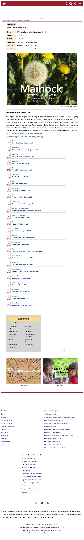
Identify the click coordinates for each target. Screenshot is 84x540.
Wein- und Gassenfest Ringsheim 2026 (25, 150)
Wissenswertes (30, 334)
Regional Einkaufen (7, 426)
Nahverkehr (12, 347)
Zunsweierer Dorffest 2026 (21, 190)
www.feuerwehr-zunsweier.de (26, 49)
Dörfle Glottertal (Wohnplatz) (31, 483)
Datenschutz (30, 524)
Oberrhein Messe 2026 (19, 285)
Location (4, 429)
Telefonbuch (5, 435)
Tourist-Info (29, 337)
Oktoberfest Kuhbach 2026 (52, 438)
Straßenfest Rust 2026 (19, 183)
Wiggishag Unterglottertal (30, 489)
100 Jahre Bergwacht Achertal (22, 264)
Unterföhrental (26, 470)
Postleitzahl (4, 432)
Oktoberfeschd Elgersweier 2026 (54, 448)
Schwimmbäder (6, 441)
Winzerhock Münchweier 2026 (22, 197)
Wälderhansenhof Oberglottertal (32, 486)
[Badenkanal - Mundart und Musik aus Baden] (60, 371)
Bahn (2, 414)
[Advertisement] (42, 11)
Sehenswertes (30, 329)
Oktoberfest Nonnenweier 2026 (22, 258)
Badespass (12, 334)
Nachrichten (13, 344)
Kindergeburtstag (6, 420)
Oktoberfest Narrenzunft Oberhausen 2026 (57, 429)
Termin (3, 20)
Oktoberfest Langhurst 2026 (21, 231)
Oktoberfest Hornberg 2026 (52, 432)
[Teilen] (66, 3)
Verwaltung (29, 344)
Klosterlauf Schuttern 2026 (21, 291)
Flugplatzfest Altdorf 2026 (21, 217)
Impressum (40, 524)
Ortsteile (28, 326)
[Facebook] (48, 503)
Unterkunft (28, 339)
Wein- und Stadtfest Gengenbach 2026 (25, 271)
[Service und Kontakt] (75, 3)
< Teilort (11, 329)
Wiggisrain (25, 492)
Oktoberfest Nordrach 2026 (21, 278)
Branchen (4, 417)
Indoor (11, 339)
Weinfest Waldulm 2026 (20, 224)
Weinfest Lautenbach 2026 (21, 244)
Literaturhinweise (52, 524)
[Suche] (70, 3)
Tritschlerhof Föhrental (29, 467)
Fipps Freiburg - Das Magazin (31, 476)
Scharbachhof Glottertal (29, 461)
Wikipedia (4, 438)
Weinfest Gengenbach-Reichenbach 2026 (26, 210)
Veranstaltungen (30, 342)
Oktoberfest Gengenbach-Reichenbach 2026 (58, 435)
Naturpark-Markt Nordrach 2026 (23, 156)
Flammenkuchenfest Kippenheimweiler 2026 (27, 251)
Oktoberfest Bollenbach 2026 (22, 305)
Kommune (73, 130)
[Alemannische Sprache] (23, 371)
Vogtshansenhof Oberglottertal (31, 480)
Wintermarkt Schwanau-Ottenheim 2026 (57, 423)
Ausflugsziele (13, 331)
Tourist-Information (12, 133)
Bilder (11, 337)
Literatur (11, 342)
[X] (42, 503)
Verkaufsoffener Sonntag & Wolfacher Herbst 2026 (60, 417)
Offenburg (8, 20)
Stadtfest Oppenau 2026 (20, 163)
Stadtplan (28, 331)
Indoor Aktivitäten (6, 423)
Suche (3, 445)
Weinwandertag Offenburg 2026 (23, 204)
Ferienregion (26, 133)
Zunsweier (14, 20)
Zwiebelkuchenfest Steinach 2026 (23, 237)
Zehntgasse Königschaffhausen (32, 473)
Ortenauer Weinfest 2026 (20, 298)
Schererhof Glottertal (28, 458)
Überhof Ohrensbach (28, 464)
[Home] (4, 3)
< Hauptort (12, 326)
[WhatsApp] (36, 503)
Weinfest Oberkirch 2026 (20, 177)
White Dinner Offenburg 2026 (22, 170)
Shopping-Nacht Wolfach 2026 (22, 143)
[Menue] (79, 3)
